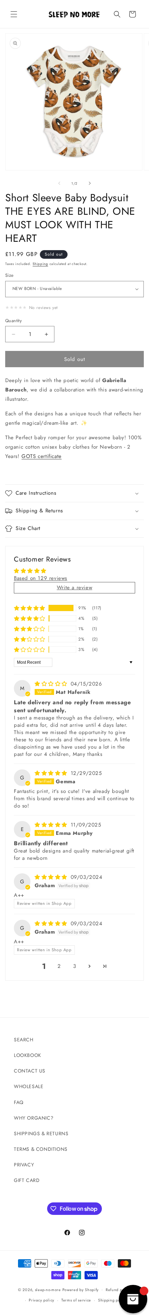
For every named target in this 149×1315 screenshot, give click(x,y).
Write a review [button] (74, 587)
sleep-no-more (48, 1289)
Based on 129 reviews (40, 578)
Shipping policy (112, 1300)
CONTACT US (29, 1070)
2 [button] (59, 966)
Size (9, 275)
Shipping (40, 263)
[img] (52, 684)
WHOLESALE (28, 1086)
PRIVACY (24, 1164)
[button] (13, 14)
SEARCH (24, 1039)
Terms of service (76, 1300)
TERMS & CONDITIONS (41, 1149)
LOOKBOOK (27, 1055)
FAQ (19, 1102)
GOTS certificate (41, 456)
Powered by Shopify (80, 1289)
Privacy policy (41, 1300)
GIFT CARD (27, 1180)
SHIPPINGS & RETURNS (41, 1133)
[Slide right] (89, 183)
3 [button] (74, 966)
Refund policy (118, 1289)
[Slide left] (59, 183)
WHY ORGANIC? (33, 1117)
